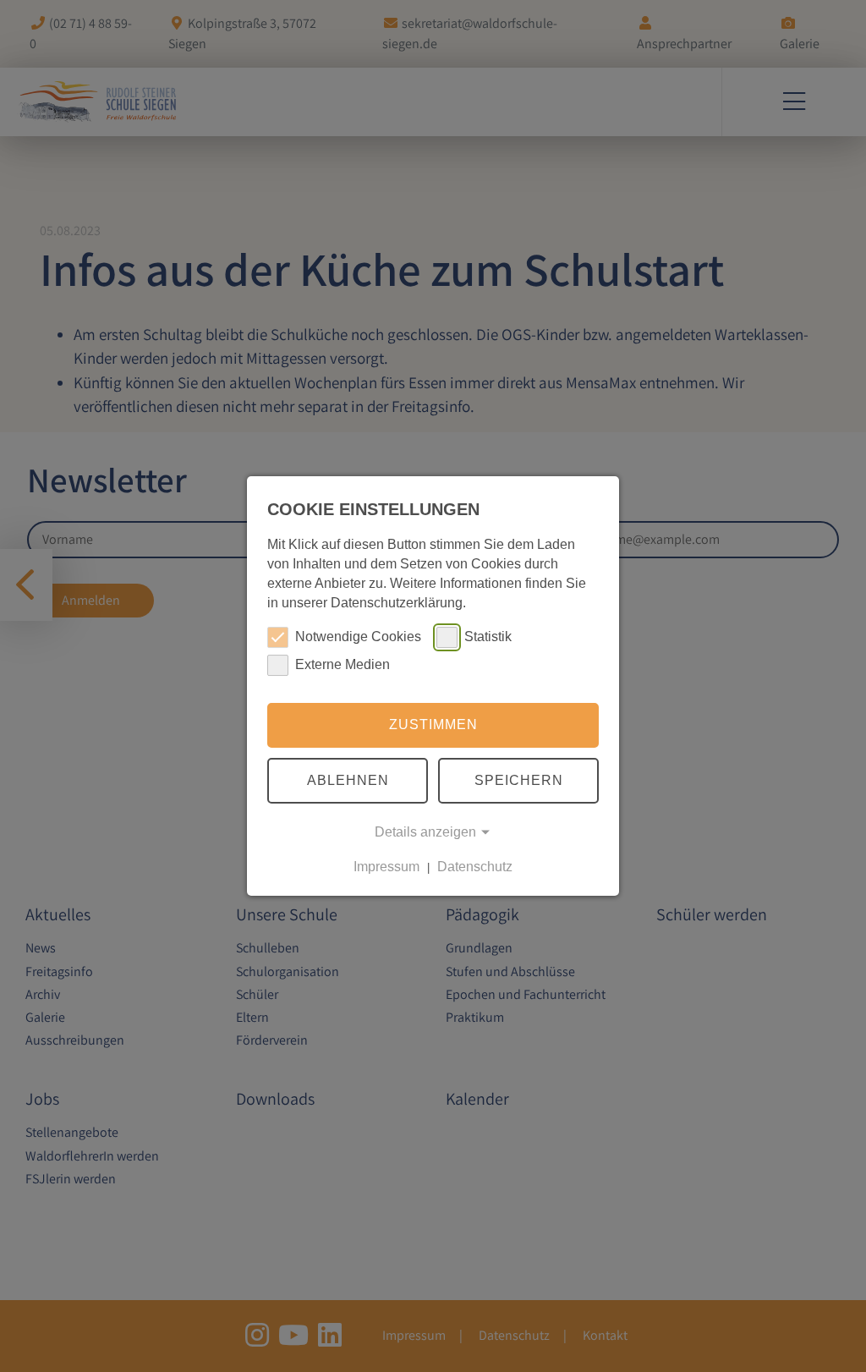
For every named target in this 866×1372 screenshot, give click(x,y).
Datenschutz (474, 866)
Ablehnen (348, 780)
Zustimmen (433, 724)
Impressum (386, 866)
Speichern (518, 780)
